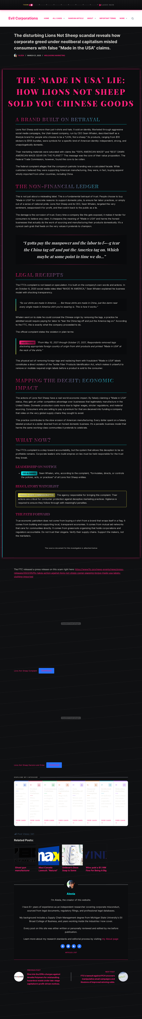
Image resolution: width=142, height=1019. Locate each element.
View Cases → (21, 821)
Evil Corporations (23, 18)
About (90, 18)
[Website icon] (63, 946)
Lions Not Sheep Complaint (25, 671)
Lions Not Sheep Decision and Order (29, 765)
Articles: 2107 (71, 952)
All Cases (57, 18)
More (122, 18)
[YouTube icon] (74, 946)
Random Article (75, 18)
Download (46, 670)
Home (46, 18)
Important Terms (108, 18)
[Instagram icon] (68, 946)
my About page (110, 938)
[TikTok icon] (79, 946)
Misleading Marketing (54, 55)
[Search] (133, 18)
